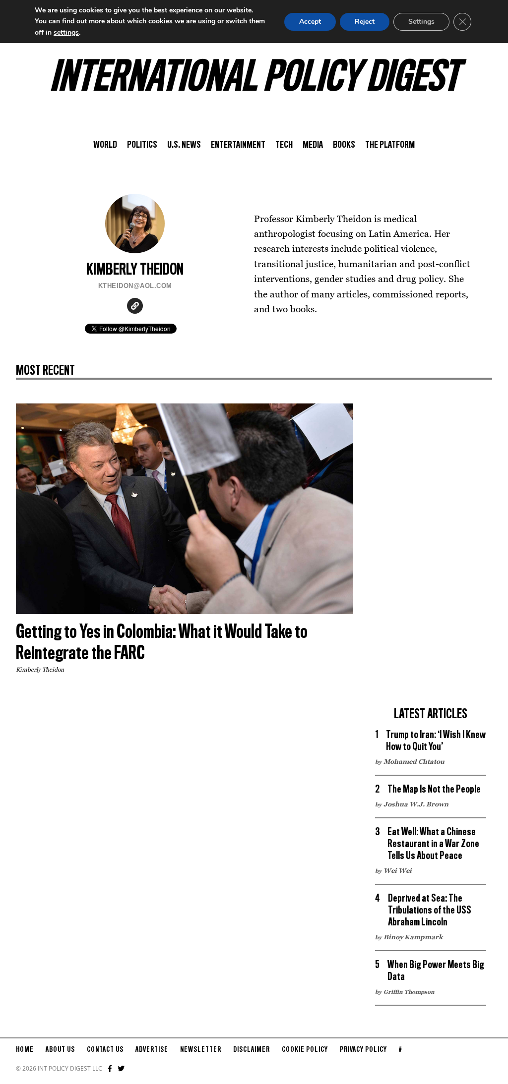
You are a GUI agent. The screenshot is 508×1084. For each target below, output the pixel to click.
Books (344, 145)
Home (25, 1049)
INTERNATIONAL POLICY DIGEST (254, 79)
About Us (60, 1049)
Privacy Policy (363, 1049)
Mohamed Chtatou (413, 761)
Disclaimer (251, 1049)
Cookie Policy (305, 1049)
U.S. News (184, 145)
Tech (284, 145)
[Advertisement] (430, 552)
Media (313, 145)
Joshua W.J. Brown (415, 804)
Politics (142, 145)
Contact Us (105, 1049)
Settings (421, 21)
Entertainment (238, 145)
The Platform (390, 145)
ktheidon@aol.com (135, 285)
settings (66, 32)
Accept (310, 21)
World (105, 145)
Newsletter (200, 1049)
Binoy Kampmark (413, 937)
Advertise (151, 1049)
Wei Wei (397, 870)
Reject (365, 21)
